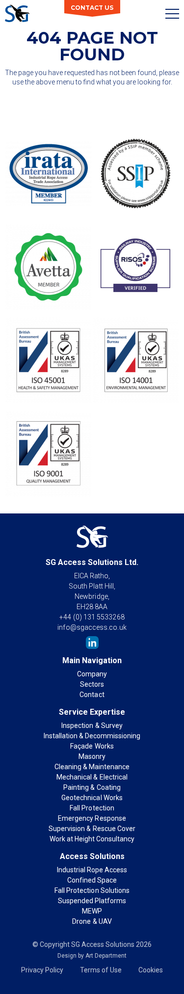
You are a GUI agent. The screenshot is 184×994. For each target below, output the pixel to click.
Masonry (92, 756)
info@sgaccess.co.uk (91, 627)
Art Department (106, 955)
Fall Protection (92, 808)
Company (92, 674)
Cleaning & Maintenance (92, 767)
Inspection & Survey (91, 725)
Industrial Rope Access (92, 870)
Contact (91, 694)
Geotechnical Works (91, 798)
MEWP (92, 911)
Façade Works (91, 746)
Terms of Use (101, 970)
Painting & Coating (91, 787)
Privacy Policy (42, 970)
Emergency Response (92, 818)
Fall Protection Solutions (91, 890)
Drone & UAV (91, 921)
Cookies (150, 970)
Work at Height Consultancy (92, 839)
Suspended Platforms (92, 901)
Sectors (92, 684)
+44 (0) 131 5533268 (91, 617)
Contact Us (92, 7)
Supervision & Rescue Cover (92, 829)
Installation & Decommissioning (92, 736)
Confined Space (92, 880)
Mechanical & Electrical (91, 777)
